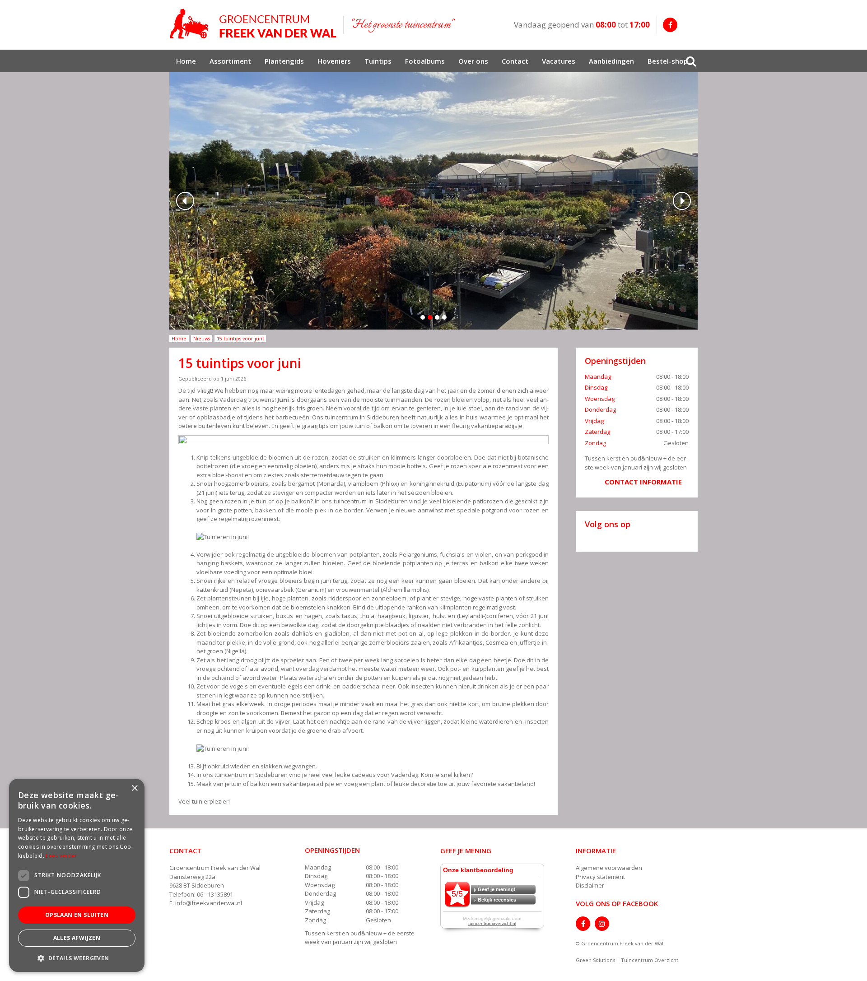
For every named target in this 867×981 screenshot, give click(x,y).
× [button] (134, 788)
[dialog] (76, 875)
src (691, 61)
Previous (185, 201)
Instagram (602, 923)
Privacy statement (600, 877)
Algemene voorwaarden (609, 868)
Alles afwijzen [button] (77, 938)
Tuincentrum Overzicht (649, 960)
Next (682, 201)
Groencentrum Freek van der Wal (215, 868)
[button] (76, 958)
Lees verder (61, 856)
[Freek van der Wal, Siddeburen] (252, 24)
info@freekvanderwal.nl (208, 903)
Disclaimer (590, 885)
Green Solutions (595, 960)
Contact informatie (643, 481)
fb (670, 25)
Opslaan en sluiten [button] (76, 915)
